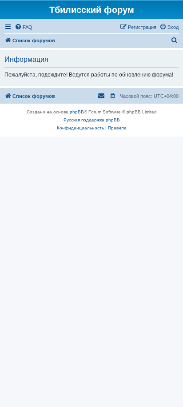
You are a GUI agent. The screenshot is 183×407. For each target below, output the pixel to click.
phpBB (77, 111)
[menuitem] (23, 27)
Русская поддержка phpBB (92, 119)
